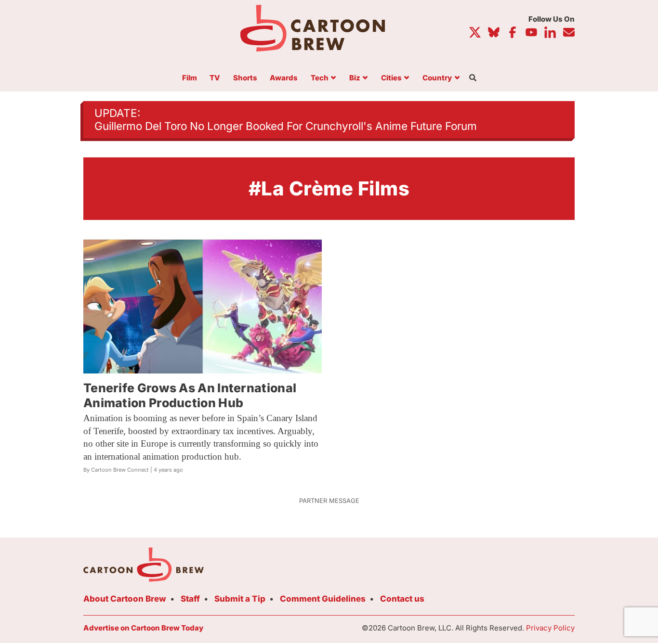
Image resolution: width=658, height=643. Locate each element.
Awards (284, 78)
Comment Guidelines (323, 599)
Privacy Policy (550, 627)
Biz (354, 78)
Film (189, 78)
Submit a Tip (239, 599)
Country (437, 78)
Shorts (245, 78)
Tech (320, 78)
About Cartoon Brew (124, 599)
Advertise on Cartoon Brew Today (143, 627)
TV (215, 78)
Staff (190, 599)
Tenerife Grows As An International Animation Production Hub (189, 395)
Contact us (402, 599)
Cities (391, 78)
